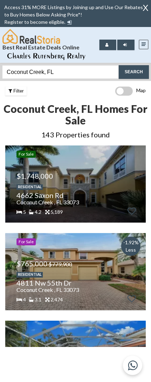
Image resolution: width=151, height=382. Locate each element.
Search (134, 71)
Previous (9, 183)
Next (138, 183)
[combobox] (60, 72)
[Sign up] (69, 22)
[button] (69, 22)
